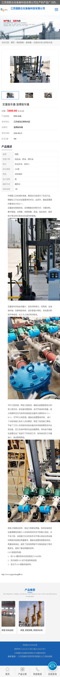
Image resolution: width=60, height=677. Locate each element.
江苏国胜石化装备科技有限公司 (25, 653)
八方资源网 (22, 656)
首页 (12, 43)
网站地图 (48, 656)
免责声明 (31, 656)
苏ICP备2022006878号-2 (38, 649)
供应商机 (20, 43)
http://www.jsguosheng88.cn (12, 574)
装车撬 (28, 43)
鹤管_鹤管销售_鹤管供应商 (15, 630)
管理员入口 (39, 656)
